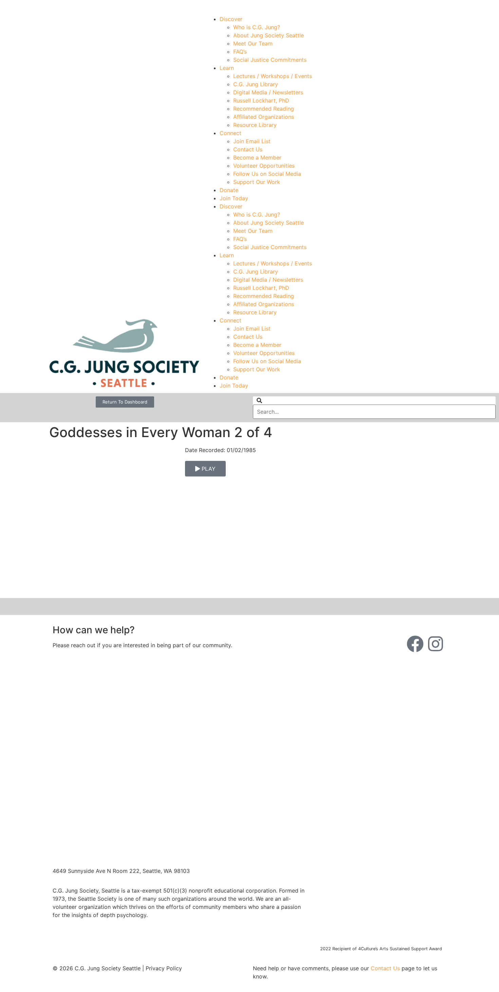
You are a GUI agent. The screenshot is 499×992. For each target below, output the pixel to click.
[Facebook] (415, 643)
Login (444, 5)
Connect (230, 133)
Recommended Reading (263, 108)
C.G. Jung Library (255, 84)
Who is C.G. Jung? (256, 27)
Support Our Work (256, 182)
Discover (231, 19)
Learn (227, 67)
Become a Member (257, 157)
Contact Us (247, 149)
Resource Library (255, 124)
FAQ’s (240, 51)
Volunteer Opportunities (264, 165)
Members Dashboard (400, 5)
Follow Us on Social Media (267, 173)
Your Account (348, 5)
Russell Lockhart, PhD (261, 100)
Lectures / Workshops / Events (272, 76)
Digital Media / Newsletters (268, 92)
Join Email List (252, 141)
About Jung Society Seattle (268, 35)
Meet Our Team (253, 43)
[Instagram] (435, 643)
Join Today (234, 198)
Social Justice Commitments (270, 59)
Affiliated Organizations (263, 116)
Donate (229, 190)
